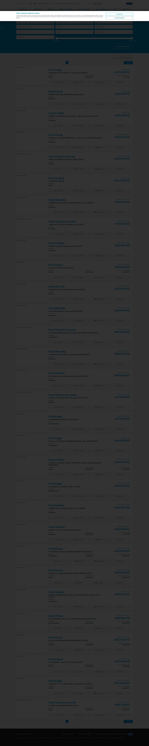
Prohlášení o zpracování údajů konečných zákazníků (109, 734)
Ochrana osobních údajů (84, 734)
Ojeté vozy (38, 9)
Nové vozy (23, 9)
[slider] (57, 38)
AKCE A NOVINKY (101, 9)
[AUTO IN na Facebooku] (95, 3)
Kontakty (126, 9)
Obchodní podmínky (67, 734)
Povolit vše (119, 14)
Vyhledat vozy (123, 46)
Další (128, 62)
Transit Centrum (65, 9)
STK (114, 9)
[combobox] (35, 21)
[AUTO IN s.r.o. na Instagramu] (98, 3)
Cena (94, 36)
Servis (50, 9)
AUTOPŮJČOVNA (84, 9)
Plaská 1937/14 (56, 3)
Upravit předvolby (119, 18)
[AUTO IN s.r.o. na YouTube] (101, 3)
